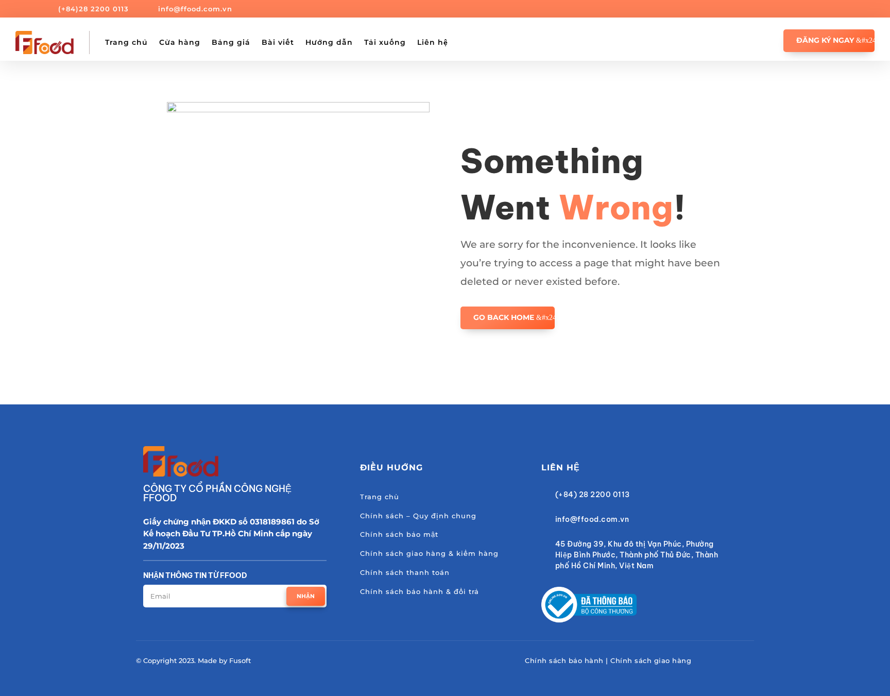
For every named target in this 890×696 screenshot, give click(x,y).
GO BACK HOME (503, 317)
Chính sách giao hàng (650, 660)
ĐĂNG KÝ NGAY (825, 40)
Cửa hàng (179, 42)
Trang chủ (126, 42)
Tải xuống (385, 42)
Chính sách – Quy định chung (418, 516)
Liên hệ (432, 42)
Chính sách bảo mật (399, 534)
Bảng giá (231, 42)
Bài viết (278, 42)
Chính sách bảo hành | (567, 660)
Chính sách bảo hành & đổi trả (419, 591)
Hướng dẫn (329, 42)
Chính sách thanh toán (405, 572)
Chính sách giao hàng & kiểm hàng (429, 553)
